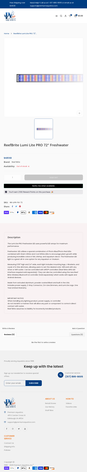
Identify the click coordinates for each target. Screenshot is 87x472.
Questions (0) (77, 334)
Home (6, 33)
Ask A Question (78, 328)
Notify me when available (43, 186)
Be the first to (43, 342)
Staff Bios (49, 410)
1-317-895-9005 (55, 2)
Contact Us (9, 443)
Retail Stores (50, 403)
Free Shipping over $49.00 (17, 4)
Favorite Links (71, 407)
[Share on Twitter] (16, 206)
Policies (7, 450)
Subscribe (33, 383)
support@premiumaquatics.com (44, 6)
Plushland (44, 465)
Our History (49, 407)
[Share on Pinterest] (20, 206)
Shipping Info (9, 446)
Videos (69, 403)
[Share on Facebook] (12, 206)
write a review (49, 342)
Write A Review (8, 328)
